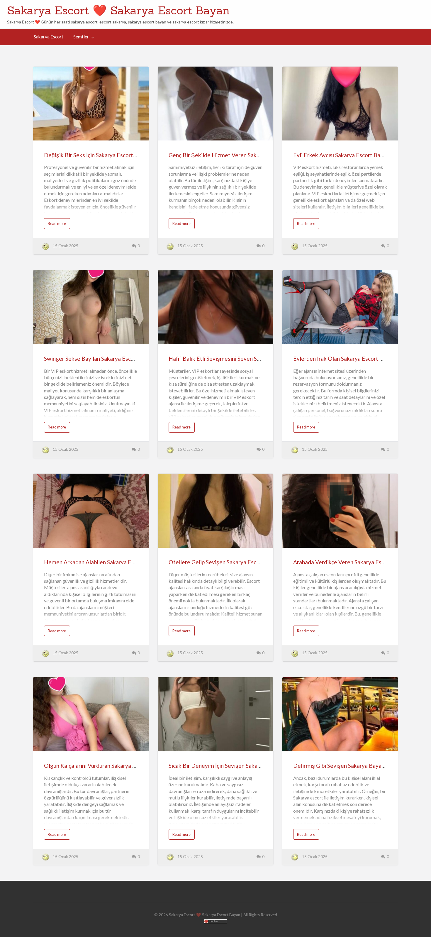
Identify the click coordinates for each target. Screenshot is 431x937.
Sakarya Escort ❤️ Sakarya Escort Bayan (118, 10)
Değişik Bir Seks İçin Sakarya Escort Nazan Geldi (104, 155)
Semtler (81, 36)
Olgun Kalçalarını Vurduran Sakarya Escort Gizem (105, 765)
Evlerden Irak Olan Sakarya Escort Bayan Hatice (353, 358)
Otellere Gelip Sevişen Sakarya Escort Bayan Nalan (232, 562)
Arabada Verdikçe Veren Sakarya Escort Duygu (351, 562)
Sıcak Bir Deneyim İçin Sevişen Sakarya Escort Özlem (235, 765)
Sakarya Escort (48, 36)
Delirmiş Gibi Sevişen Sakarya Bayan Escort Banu (354, 765)
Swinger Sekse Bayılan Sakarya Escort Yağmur (101, 358)
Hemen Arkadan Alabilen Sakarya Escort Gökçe (102, 562)
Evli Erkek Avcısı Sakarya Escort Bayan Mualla (350, 155)
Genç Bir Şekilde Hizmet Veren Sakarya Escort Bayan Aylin (242, 155)
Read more (57, 223)
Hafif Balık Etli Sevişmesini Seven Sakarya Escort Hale (236, 358)
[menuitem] (48, 37)
